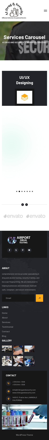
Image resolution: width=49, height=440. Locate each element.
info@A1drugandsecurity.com (24, 390)
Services (6, 322)
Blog (4, 336)
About (5, 317)
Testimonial (7, 326)
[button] (16, 191)
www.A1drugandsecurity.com (23, 392)
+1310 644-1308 (18, 382)
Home (4, 313)
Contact (6, 331)
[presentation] (22, 204)
